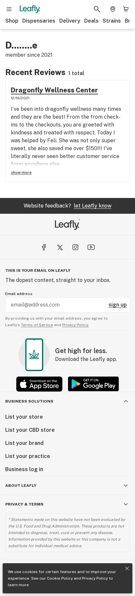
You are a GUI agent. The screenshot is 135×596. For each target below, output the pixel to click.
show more (21, 172)
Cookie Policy (60, 578)
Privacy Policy (95, 578)
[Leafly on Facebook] (44, 247)
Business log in (24, 469)
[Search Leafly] (97, 9)
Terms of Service (37, 325)
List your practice (27, 456)
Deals (91, 21)
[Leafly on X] (60, 247)
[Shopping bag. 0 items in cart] (126, 9)
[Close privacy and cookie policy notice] (127, 568)
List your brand (24, 443)
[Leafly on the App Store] (39, 384)
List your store (24, 417)
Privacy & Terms (24, 504)
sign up (117, 305)
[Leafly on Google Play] (93, 384)
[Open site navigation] (9, 9)
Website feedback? (67, 206)
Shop (11, 21)
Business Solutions (29, 401)
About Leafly (20, 485)
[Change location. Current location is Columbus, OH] (113, 9)
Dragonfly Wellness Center (54, 90)
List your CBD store (30, 430)
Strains (112, 21)
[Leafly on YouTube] (91, 247)
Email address (18, 293)
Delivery (69, 21)
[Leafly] (29, 9)
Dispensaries (38, 21)
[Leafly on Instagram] (75, 247)
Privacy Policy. (75, 325)
